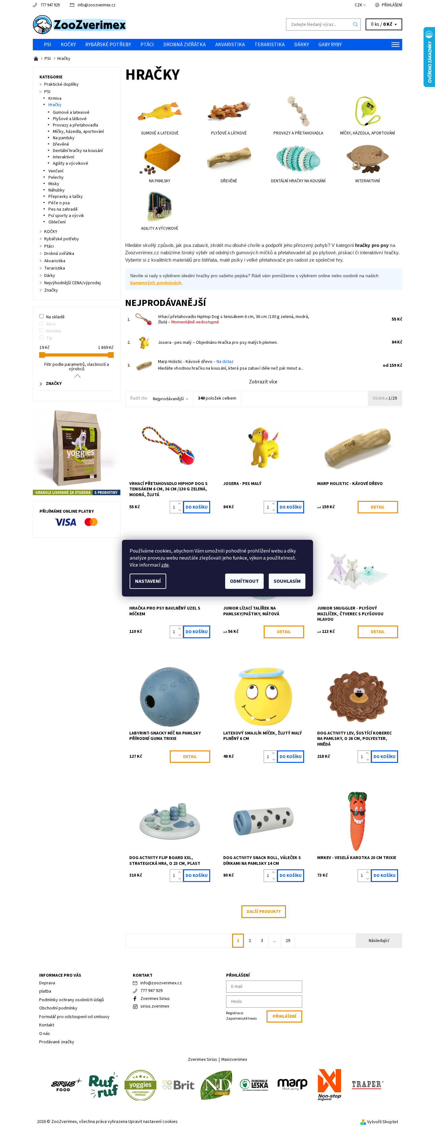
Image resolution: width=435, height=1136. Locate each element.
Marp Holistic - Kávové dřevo (195, 361)
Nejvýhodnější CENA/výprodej (72, 283)
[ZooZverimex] (80, 24)
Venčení (55, 171)
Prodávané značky (56, 1042)
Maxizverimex (234, 1059)
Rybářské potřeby (108, 44)
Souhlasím (287, 581)
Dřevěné (61, 144)
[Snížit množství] (180, 510)
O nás (44, 1034)
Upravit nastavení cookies (153, 1121)
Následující (379, 940)
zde (165, 564)
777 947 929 (50, 5)
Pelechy (56, 177)
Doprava (47, 983)
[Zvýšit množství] (180, 504)
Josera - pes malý (187, 342)
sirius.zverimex (154, 1006)
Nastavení (148, 581)
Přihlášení (392, 5)
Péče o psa (59, 203)
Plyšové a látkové (70, 119)
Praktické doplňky (61, 84)
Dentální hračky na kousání (78, 151)
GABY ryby (330, 44)
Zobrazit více (263, 381)
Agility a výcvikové (70, 163)
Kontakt (46, 1025)
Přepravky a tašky (65, 196)
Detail (378, 507)
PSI (47, 44)
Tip (49, 338)
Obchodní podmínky (58, 1008)
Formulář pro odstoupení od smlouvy (74, 1017)
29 (288, 940)
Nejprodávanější (168, 399)
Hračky (54, 105)
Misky (53, 184)
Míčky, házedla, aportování (78, 131)
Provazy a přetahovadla (75, 125)
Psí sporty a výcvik (66, 216)
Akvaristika (230, 44)
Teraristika (269, 44)
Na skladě (55, 317)
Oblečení (57, 222)
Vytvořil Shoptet (382, 1121)
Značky (51, 290)
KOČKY (68, 44)
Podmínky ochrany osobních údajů (71, 1000)
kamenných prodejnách (156, 282)
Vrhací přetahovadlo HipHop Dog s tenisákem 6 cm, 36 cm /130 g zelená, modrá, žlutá (233, 320)
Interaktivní (63, 157)
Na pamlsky (64, 138)
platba (45, 991)
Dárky (301, 44)
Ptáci (147, 44)
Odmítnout (244, 581)
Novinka (53, 331)
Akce (51, 324)
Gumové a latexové (71, 112)
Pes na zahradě (63, 209)
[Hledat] (356, 24)
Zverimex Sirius (155, 998)
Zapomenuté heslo (241, 1018)
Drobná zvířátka (184, 44)
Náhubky (56, 190)
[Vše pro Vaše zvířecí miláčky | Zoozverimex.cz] (36, 58)
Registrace (234, 1013)
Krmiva (54, 98)
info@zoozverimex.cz (96, 5)
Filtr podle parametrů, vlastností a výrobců (76, 366)
